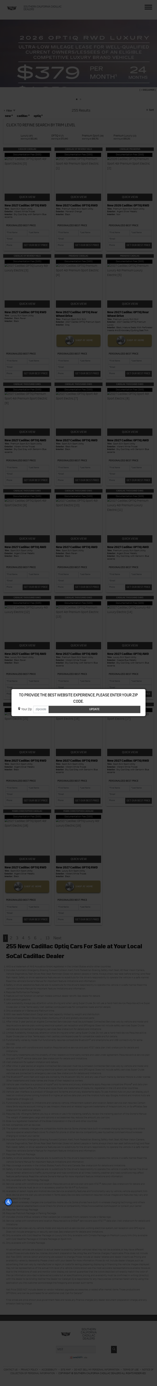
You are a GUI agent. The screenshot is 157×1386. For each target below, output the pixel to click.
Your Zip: (26, 709)
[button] (8, 1202)
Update (94, 709)
